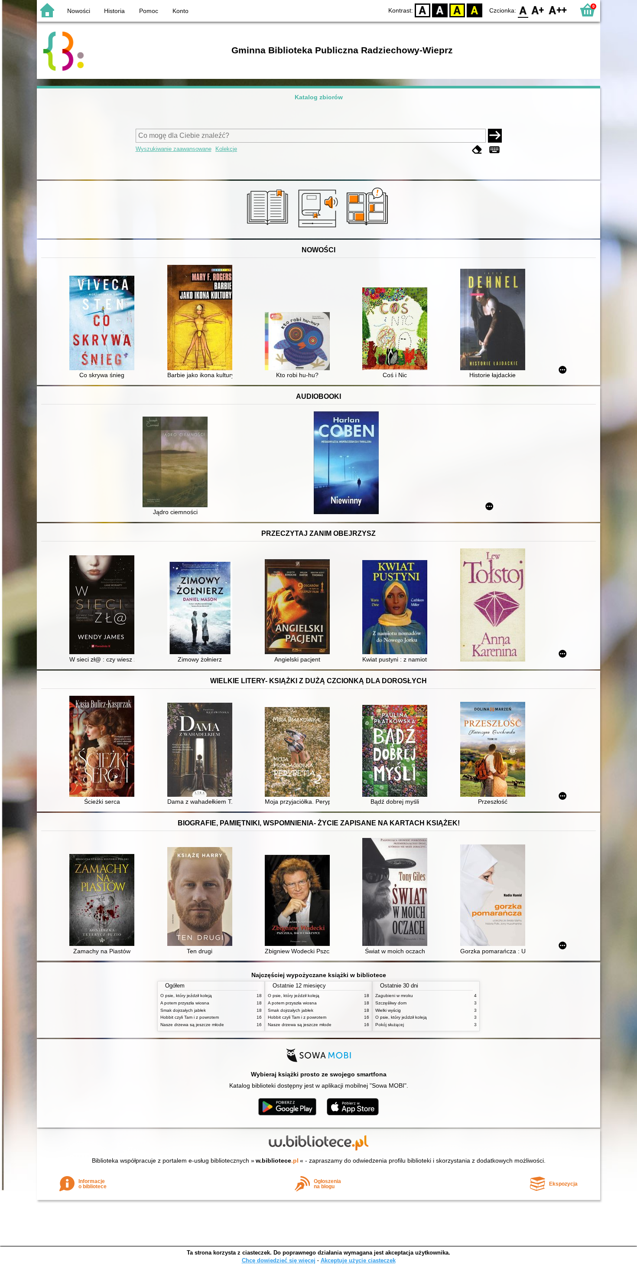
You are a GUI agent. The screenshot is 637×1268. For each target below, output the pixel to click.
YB (457, 9)
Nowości (78, 10)
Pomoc (148, 10)
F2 (558, 9)
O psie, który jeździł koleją (186, 995)
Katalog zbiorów (319, 97)
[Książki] (269, 228)
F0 (523, 9)
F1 (538, 9)
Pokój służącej (389, 1024)
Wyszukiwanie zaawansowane (173, 149)
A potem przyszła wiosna (184, 1003)
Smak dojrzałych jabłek (183, 1010)
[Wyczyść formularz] (477, 149)
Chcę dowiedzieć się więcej (278, 1260)
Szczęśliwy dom (390, 1003)
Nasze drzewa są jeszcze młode (192, 1024)
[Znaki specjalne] (494, 149)
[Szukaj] (495, 136)
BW (439, 9)
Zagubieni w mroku (394, 995)
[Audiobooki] (319, 228)
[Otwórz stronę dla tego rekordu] (104, 324)
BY (474, 9)
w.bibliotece (277, 1160)
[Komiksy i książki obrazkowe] (368, 228)
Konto (180, 10)
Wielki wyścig (388, 1010)
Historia (114, 10)
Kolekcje (226, 149)
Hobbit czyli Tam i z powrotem (189, 1017)
